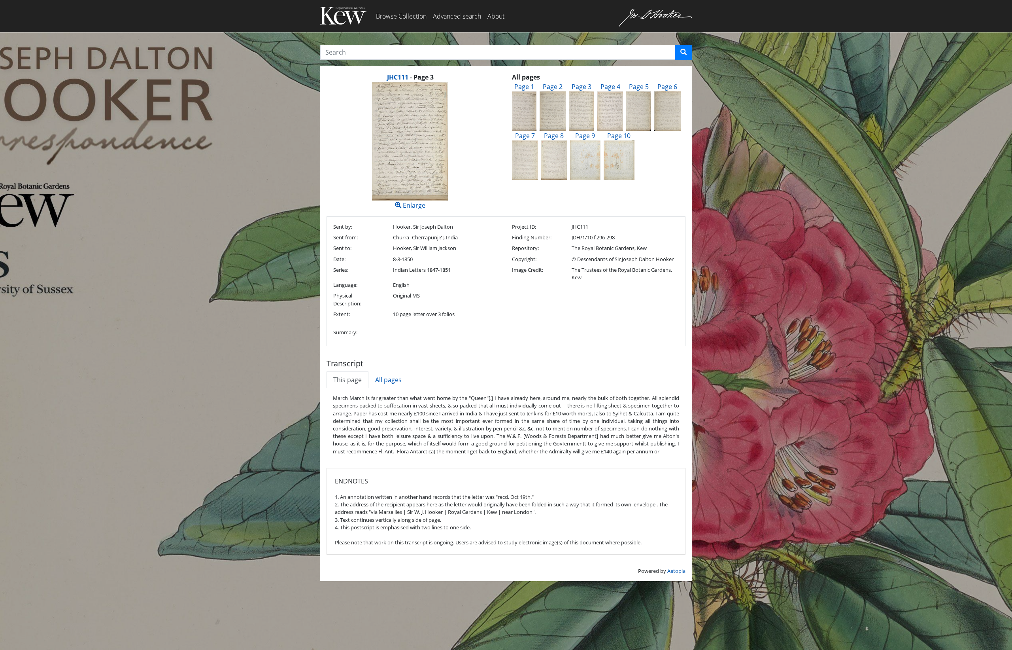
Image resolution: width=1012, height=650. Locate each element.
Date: (339, 259)
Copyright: (524, 259)
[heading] (410, 77)
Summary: (345, 332)
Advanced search (457, 16)
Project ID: (524, 226)
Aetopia (676, 570)
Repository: (525, 248)
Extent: (341, 314)
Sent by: (342, 226)
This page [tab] (347, 379)
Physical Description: (347, 299)
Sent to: (342, 248)
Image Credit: (527, 269)
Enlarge (413, 205)
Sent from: (345, 237)
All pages (388, 379)
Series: (340, 269)
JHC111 (397, 77)
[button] (683, 52)
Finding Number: (531, 237)
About (495, 16)
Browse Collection (401, 16)
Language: (345, 284)
